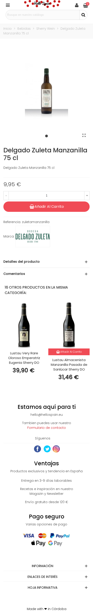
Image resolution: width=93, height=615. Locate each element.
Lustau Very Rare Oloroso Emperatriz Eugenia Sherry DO (24, 358)
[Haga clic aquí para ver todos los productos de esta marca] (32, 236)
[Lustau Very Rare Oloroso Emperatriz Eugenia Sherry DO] (24, 324)
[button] (46, 136)
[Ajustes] (76, 5)
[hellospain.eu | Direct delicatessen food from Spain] (42, 5)
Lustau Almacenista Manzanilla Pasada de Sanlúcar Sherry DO (69, 364)
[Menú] (7, 5)
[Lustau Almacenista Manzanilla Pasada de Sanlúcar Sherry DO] (69, 324)
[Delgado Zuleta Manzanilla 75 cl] (84, 135)
